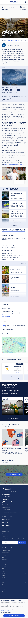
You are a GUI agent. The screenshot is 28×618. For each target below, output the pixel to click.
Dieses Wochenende (7, 390)
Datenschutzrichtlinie (5, 610)
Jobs (3, 533)
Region (9, 15)
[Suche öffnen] (2, 2)
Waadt (3, 595)
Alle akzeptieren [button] (14, 615)
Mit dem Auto (7, 325)
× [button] (26, 600)
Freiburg (3, 588)
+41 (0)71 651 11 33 (6, 316)
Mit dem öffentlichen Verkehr (20, 325)
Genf (3, 593)
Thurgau (14, 15)
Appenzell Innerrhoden (6, 552)
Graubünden (4, 553)
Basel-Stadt (4, 562)
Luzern (3, 568)
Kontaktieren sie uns (6, 507)
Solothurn (4, 573)
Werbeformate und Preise (7, 514)
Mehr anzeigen (14, 225)
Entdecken (6, 99)
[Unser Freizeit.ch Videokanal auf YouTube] (5, 522)
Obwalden (4, 569)
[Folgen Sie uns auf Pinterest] (7, 522)
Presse (3, 529)
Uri (2, 579)
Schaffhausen (4, 559)
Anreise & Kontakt (14, 40)
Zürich (3, 582)
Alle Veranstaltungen (14, 418)
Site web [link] (4, 315)
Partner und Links (5, 531)
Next (23, 182)
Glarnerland (4, 566)
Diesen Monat (5, 393)
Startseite (4, 15)
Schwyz (3, 575)
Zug (2, 580)
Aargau (3, 560)
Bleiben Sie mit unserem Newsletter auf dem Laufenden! (13, 538)
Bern (3, 557)
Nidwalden (4, 555)
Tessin (3, 591)
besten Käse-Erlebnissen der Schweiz (14, 164)
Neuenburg (4, 589)
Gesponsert (4, 67)
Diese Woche (17, 390)
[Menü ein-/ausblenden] (25, 2)
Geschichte (4, 528)
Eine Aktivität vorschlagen (7, 516)
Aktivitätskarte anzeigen (14, 474)
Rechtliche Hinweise (6, 509)
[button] (14, 612)
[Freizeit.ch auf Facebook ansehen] (2, 522)
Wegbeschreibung (8, 329)
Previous (16, 182)
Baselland (4, 564)
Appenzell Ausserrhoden (7, 550)
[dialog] (14, 608)
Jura (3, 586)
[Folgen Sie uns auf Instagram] (3, 522)
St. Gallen (4, 571)
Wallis (3, 584)
